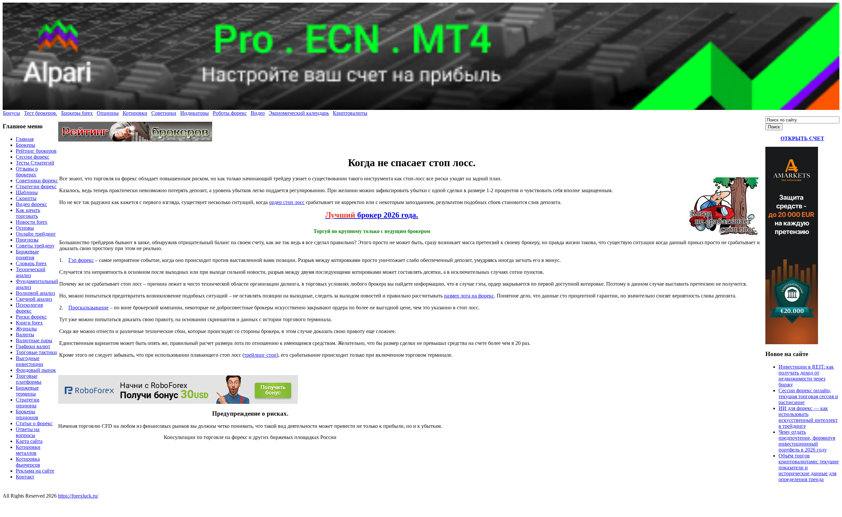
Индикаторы (194, 113)
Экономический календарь (299, 113)
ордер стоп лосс (287, 202)
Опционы (108, 113)
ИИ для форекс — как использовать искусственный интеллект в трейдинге (808, 417)
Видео (258, 113)
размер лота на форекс (469, 295)
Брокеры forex (77, 113)
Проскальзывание (88, 307)
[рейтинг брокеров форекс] (135, 139)
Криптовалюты (350, 113)
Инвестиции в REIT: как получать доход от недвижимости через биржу (806, 375)
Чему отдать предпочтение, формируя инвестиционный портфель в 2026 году (807, 440)
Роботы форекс (230, 113)
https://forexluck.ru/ (78, 496)
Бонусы (11, 113)
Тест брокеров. (40, 113)
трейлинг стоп (260, 355)
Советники (163, 113)
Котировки (135, 113)
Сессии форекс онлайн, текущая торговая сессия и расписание (808, 396)
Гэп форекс (81, 260)
